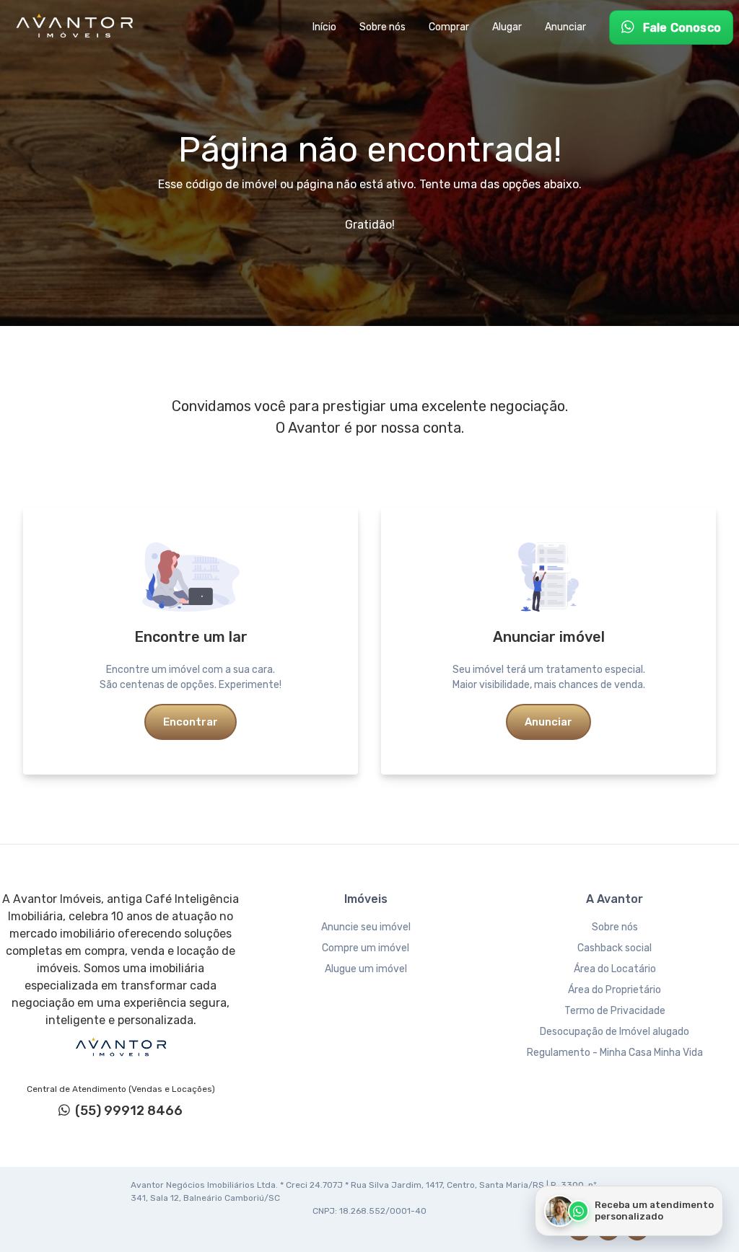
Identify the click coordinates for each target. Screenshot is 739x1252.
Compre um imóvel (365, 948)
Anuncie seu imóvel (366, 927)
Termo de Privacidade (614, 1011)
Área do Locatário (615, 969)
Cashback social (614, 948)
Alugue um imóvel (366, 969)
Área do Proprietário (614, 990)
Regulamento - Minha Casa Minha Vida (615, 1052)
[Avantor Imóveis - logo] (76, 27)
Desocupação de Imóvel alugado (614, 1032)
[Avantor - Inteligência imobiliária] (120, 1047)
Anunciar (548, 721)
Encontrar (190, 721)
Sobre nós (615, 927)
